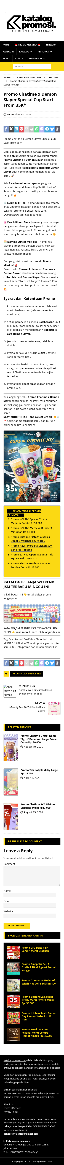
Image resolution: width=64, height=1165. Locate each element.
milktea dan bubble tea (27, 673)
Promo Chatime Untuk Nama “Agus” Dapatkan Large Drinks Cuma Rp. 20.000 (38, 739)
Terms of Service (12, 1108)
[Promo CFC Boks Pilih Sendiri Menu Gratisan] (13, 952)
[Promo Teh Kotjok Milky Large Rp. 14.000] (11, 782)
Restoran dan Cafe (29, 77)
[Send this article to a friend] (26, 129)
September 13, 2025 (19, 114)
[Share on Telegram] (47, 129)
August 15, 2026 (33, 812)
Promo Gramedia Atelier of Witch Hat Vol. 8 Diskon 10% (39, 982)
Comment (9, 864)
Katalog (24, 51)
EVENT (6, 58)
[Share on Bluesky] (52, 129)
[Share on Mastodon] (41, 129)
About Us (8, 1104)
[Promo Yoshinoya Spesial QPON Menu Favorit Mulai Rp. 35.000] (13, 1001)
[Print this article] (31, 129)
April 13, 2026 (32, 778)
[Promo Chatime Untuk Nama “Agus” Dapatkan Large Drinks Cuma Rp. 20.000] (11, 747)
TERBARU (51, 44)
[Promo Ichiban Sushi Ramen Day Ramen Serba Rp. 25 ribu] (13, 1018)
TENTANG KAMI (37, 58)
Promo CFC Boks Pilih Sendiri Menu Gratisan (35, 949)
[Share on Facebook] (6, 129)
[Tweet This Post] (11, 129)
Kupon (19, 58)
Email (7, 901)
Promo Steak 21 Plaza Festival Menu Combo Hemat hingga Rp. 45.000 (37, 1033)
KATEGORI (8, 51)
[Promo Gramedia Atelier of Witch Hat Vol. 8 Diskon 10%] (13, 985)
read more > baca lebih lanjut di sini (38, 632)
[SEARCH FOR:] (32, 66)
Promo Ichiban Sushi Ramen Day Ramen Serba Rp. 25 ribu (39, 1016)
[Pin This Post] (21, 129)
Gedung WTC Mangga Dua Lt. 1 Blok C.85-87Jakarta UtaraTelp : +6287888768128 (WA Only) (26, 1146)
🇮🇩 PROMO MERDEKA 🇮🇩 (27, 44)
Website (8, 911)
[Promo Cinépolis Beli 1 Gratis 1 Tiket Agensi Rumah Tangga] (13, 968)
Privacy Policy (11, 1111)
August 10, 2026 (33, 746)
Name (7, 890)
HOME (6, 44)
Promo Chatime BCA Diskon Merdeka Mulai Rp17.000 (37, 806)
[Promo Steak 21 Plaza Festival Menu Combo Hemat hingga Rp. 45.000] (13, 1034)
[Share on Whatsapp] (36, 129)
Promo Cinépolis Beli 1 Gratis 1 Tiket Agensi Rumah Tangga (39, 967)
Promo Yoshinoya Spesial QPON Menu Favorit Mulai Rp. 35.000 (38, 1000)
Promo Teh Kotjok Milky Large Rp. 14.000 (39, 771)
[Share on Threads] (57, 129)
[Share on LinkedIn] (16, 129)
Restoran (43, 51)
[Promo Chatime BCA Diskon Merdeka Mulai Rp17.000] (11, 816)
